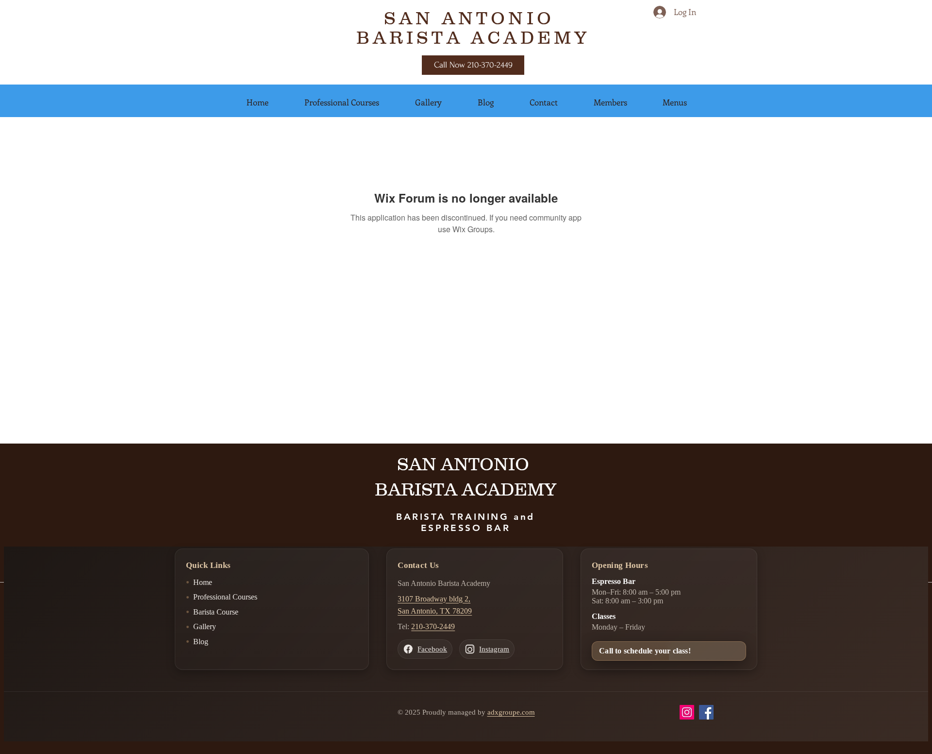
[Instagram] (687, 712)
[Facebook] (706, 712)
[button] (257, 102)
